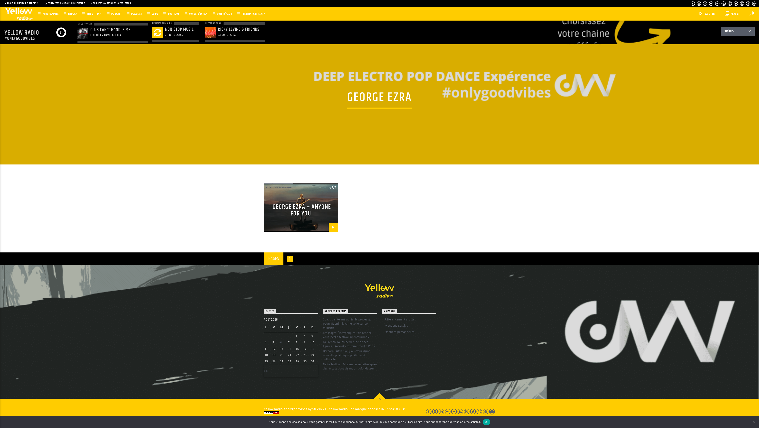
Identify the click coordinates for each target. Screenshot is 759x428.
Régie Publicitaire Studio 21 (23, 3)
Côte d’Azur (224, 13)
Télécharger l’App (253, 13)
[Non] (754, 422)
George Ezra (283, 187)
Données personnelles (399, 332)
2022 (268, 187)
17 (312, 349)
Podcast (116, 13)
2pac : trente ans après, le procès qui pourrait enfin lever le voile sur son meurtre (347, 323)
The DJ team (94, 13)
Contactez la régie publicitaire (66, 3)
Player (734, 13)
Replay (72, 13)
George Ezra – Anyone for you (302, 210)
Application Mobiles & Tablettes (112, 3)
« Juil (267, 371)
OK (487, 421)
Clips (155, 13)
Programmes (50, 13)
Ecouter (709, 13)
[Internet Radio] (340, 412)
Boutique (173, 13)
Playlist (136, 13)
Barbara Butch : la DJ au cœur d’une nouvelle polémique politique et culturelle (346, 355)
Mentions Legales (396, 325)
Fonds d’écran (198, 13)
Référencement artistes (400, 319)
